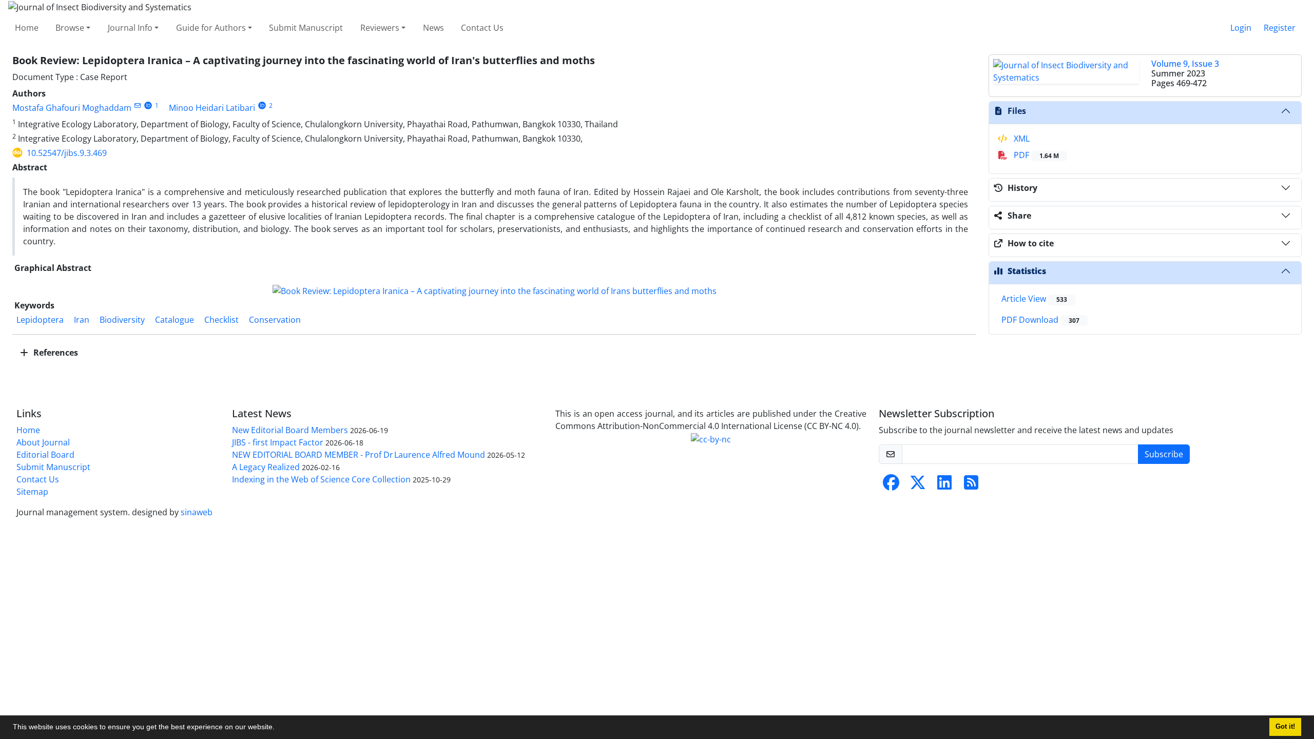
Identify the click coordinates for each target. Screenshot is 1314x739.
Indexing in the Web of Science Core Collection (321, 479)
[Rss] (971, 485)
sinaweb (196, 512)
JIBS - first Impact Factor (277, 442)
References (54, 352)
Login (1240, 27)
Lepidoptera (40, 319)
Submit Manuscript (306, 27)
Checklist (221, 319)
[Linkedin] (944, 485)
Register (1280, 27)
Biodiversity (122, 319)
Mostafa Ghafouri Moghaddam (71, 107)
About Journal (43, 442)
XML (1021, 138)
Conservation (275, 319)
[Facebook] (891, 485)
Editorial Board (45, 454)
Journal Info (130, 27)
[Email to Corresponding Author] (137, 105)
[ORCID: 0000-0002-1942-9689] (148, 105)
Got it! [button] (1285, 726)
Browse (69, 27)
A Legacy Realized (266, 467)
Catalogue (174, 319)
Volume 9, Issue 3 (1185, 63)
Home (26, 27)
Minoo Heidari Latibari (212, 107)
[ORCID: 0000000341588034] (262, 105)
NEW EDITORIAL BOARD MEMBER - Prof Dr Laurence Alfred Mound (358, 454)
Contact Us (482, 27)
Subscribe (1164, 454)
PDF (1035, 155)
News (433, 27)
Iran (81, 319)
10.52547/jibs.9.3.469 (67, 153)
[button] (278, 728)
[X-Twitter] (917, 485)
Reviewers (379, 27)
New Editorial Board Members (290, 430)
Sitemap (32, 491)
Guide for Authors (211, 27)
